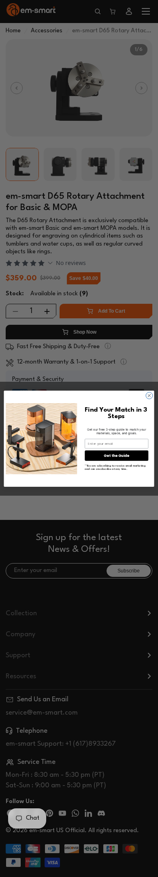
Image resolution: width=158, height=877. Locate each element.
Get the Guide (116, 455)
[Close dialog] (149, 395)
